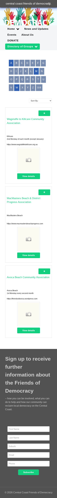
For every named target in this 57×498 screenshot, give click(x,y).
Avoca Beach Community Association (28, 277)
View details (28, 176)
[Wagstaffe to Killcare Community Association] (28, 159)
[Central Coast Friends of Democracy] (28, 16)
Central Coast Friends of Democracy (28, 3)
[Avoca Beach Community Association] (28, 314)
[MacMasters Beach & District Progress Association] (28, 239)
